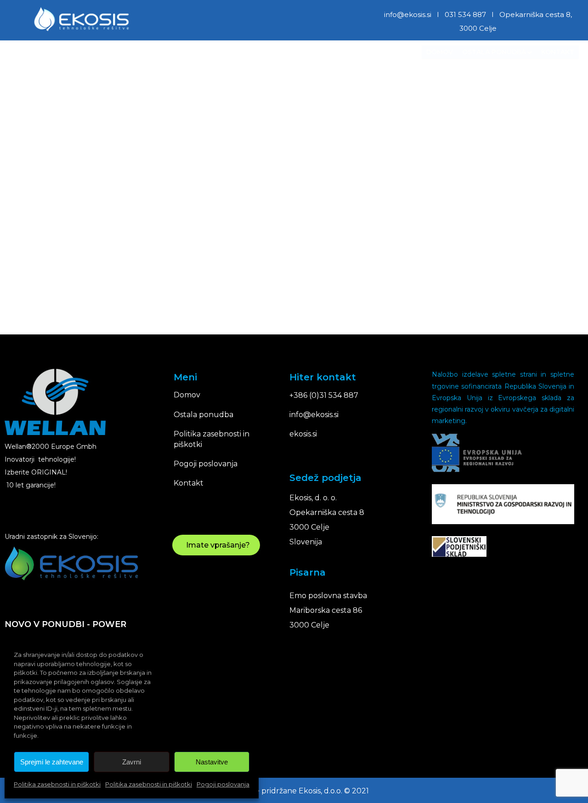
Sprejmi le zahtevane (51, 762)
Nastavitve (212, 762)
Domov (439, 52)
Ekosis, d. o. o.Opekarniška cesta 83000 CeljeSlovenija (326, 519)
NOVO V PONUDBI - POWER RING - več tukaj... (65, 632)
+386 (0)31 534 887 (323, 395)
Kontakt (557, 52)
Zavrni (131, 762)
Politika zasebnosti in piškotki (57, 784)
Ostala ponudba (494, 52)
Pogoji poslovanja (223, 784)
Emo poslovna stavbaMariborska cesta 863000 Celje (328, 610)
